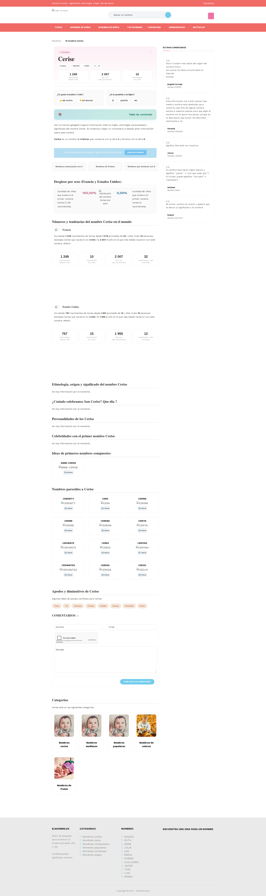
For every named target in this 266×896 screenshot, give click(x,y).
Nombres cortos (64, 744)
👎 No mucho (86, 100)
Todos (58, 27)
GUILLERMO (131, 862)
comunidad (154, 27)
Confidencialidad (60, 854)
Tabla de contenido (140, 114)
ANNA (127, 843)
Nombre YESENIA (175, 131)
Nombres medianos (91, 744)
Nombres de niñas (80, 27)
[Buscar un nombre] (168, 15)
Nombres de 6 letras (105, 166)
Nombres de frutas (64, 787)
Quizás (124, 100)
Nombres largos (92, 854)
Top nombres (134, 27)
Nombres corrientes (94, 851)
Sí (113, 100)
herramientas (177, 27)
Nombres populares (119, 744)
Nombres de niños (109, 27)
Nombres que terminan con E (141, 166)
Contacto (208, 3)
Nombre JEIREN (174, 156)
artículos (199, 27)
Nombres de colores (146, 744)
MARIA (128, 854)
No (135, 100)
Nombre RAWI (173, 190)
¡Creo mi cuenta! (135, 152)
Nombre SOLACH (175, 218)
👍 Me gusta (66, 100)
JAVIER (128, 865)
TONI (127, 869)
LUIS (127, 872)
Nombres (56, 41)
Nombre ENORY (174, 87)
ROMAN (128, 858)
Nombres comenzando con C (69, 166)
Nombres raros (91, 840)
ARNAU (128, 876)
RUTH (127, 840)
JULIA (127, 847)
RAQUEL (129, 836)
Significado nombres (62, 857)
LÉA (126, 851)
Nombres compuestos (96, 843)
